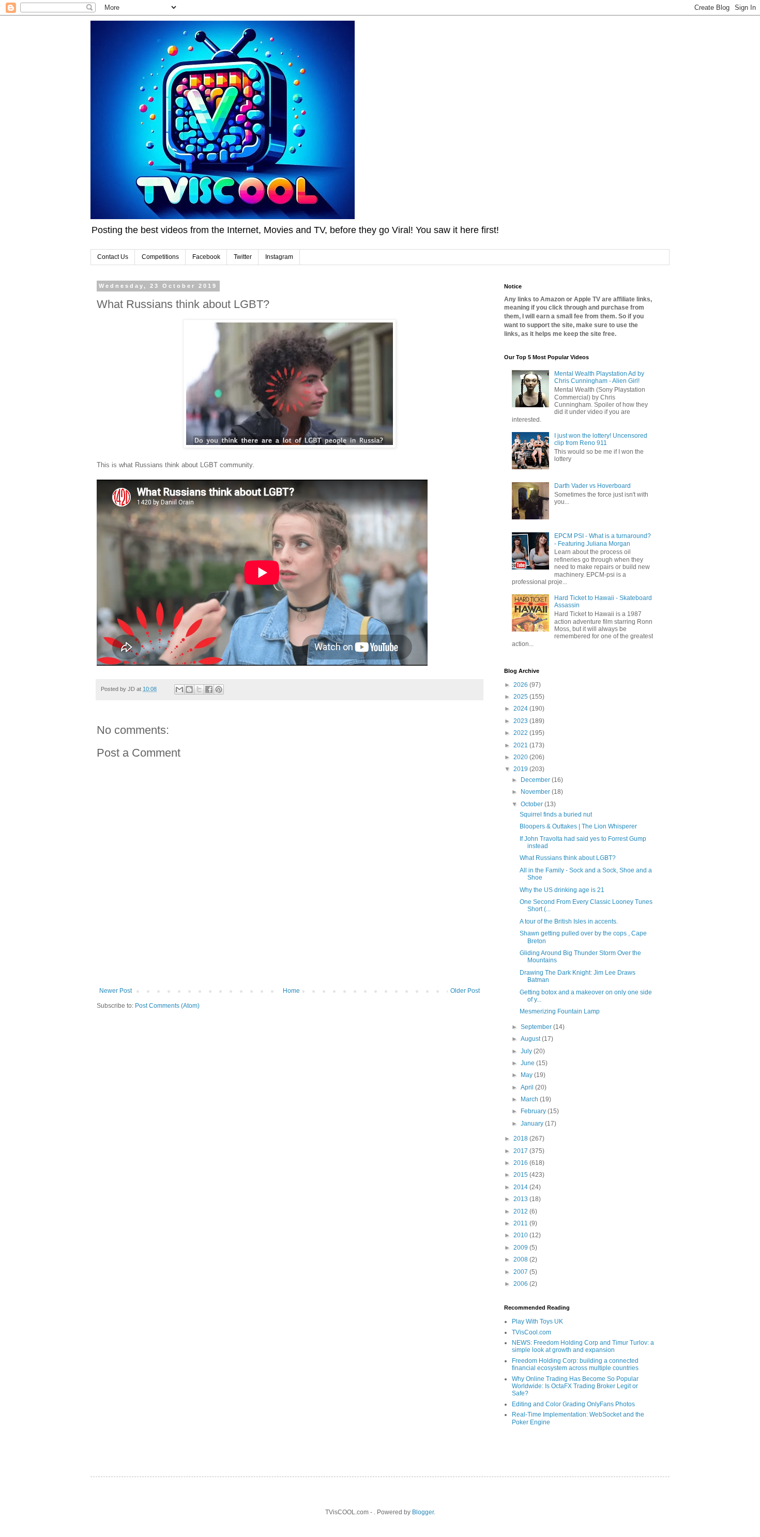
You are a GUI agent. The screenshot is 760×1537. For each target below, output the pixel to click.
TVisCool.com (531, 1332)
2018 (521, 1138)
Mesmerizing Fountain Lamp (560, 1011)
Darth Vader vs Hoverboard (592, 485)
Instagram (279, 256)
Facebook (206, 256)
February (534, 1111)
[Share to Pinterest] (219, 689)
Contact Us (112, 256)
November (536, 791)
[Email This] (179, 689)
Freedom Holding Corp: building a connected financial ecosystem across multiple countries (575, 1364)
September (537, 1027)
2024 (521, 708)
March (530, 1099)
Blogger (423, 1512)
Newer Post (115, 990)
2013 (521, 1199)
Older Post (465, 990)
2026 (521, 684)
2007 (521, 1271)
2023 (521, 721)
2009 (521, 1247)
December (536, 779)
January (533, 1123)
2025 (521, 696)
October (532, 804)
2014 (521, 1187)
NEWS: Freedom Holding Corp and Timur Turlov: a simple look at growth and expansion (583, 1346)
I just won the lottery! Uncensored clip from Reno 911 (600, 439)
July (527, 1051)
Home (291, 990)
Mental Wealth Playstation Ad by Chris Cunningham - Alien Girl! (599, 377)
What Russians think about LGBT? (568, 858)
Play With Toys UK (537, 1321)
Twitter (243, 256)
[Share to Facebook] (209, 689)
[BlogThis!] (189, 689)
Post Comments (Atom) (167, 1005)
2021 (521, 745)
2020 (521, 757)
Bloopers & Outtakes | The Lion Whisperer (578, 826)
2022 (521, 732)
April (528, 1087)
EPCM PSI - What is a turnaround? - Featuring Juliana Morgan (602, 539)
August (531, 1038)
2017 (521, 1151)
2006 (521, 1283)
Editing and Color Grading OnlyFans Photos (573, 1404)
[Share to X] (199, 689)
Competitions (160, 256)
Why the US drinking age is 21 (562, 890)
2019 (521, 769)
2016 (521, 1162)
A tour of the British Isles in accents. (569, 921)
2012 (521, 1211)
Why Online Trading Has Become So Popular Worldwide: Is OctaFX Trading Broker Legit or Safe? (575, 1386)
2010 (521, 1235)
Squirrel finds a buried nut (556, 814)
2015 (521, 1174)
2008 (521, 1259)
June (528, 1063)
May (527, 1075)
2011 (521, 1223)
